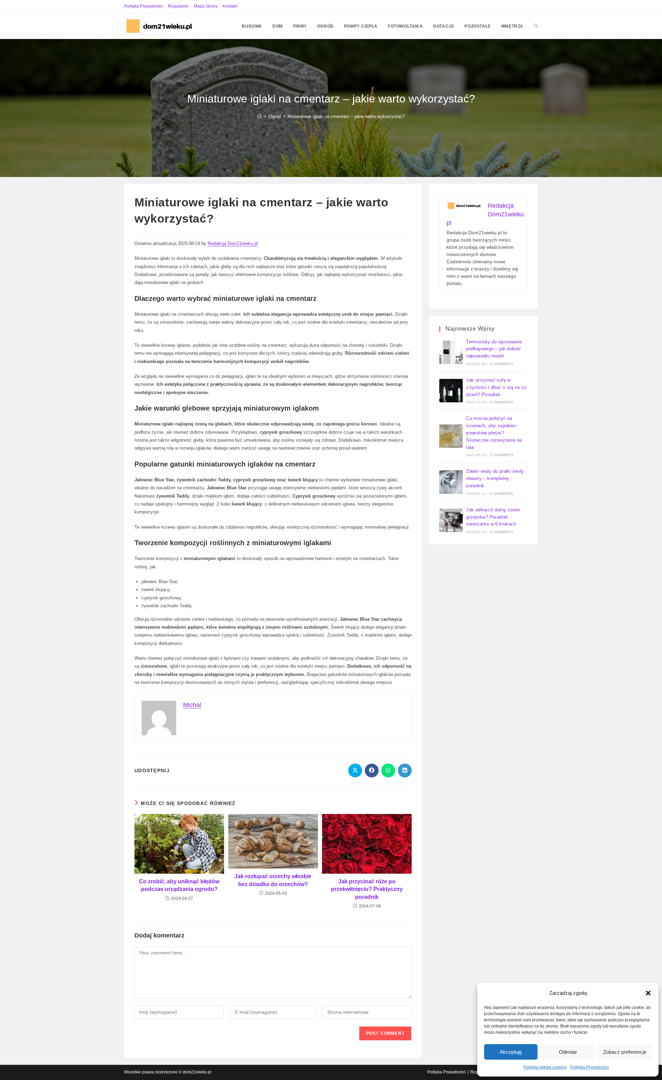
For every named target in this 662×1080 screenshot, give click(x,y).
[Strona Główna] (259, 116)
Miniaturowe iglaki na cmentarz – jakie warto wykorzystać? (346, 116)
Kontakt (230, 6)
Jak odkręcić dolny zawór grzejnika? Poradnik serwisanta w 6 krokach (493, 517)
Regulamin (178, 6)
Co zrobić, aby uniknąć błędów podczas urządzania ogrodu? (179, 885)
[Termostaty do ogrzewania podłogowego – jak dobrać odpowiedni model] (451, 352)
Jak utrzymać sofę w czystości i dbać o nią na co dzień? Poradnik (496, 387)
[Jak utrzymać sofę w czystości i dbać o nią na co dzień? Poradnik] (451, 390)
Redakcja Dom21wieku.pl (233, 243)
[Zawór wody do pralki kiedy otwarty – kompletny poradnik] (451, 482)
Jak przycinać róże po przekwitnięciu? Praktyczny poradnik (367, 889)
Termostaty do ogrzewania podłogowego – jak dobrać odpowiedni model (494, 349)
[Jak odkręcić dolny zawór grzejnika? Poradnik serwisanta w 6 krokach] (451, 520)
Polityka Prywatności (589, 1067)
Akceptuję (511, 1052)
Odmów (568, 1052)
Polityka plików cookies (545, 1067)
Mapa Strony (206, 6)
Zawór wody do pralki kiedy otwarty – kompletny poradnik (495, 478)
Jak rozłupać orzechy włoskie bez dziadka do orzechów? (272, 880)
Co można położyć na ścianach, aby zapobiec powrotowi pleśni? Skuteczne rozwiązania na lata (494, 433)
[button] (648, 993)
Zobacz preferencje (624, 1052)
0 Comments (502, 364)
